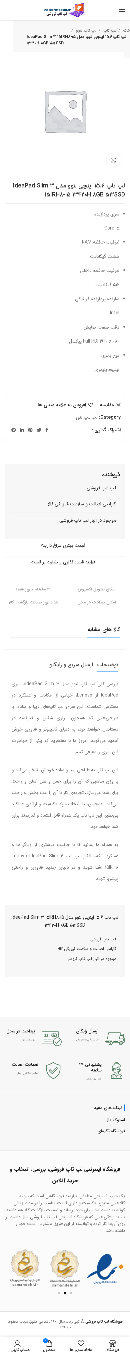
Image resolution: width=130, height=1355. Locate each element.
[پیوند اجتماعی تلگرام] (13, 430)
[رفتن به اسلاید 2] (65, 1293)
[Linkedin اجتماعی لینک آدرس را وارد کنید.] (22, 430)
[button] (12, 1268)
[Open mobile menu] (122, 10)
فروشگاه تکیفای (111, 1131)
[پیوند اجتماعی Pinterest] (30, 430)
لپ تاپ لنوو (86, 30)
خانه (126, 30)
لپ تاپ (109, 30)
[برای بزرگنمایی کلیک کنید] (113, 160)
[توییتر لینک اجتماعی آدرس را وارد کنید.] (39, 430)
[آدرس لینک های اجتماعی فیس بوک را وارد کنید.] (46, 430)
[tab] (107, 664)
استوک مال (115, 1119)
